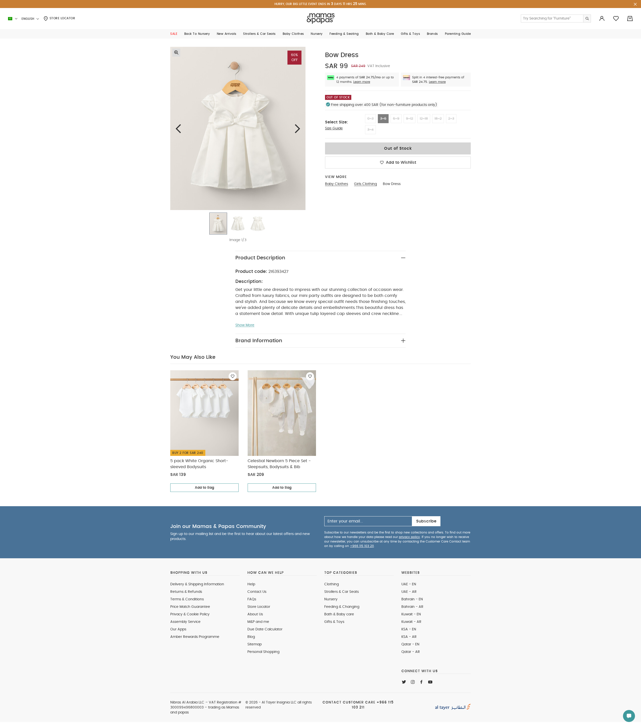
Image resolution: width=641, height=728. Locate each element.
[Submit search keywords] (587, 18)
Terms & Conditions (187, 599)
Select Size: (336, 122)
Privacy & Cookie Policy (190, 614)
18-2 (438, 118)
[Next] (297, 128)
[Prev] (178, 128)
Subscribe (426, 521)
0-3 (370, 118)
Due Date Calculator (264, 629)
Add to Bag (204, 487)
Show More (244, 325)
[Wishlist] (233, 376)
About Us (255, 614)
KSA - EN (408, 629)
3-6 (383, 118)
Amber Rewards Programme (194, 637)
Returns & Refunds (186, 592)
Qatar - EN (410, 644)
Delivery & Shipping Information (197, 584)
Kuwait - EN (411, 614)
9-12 (409, 118)
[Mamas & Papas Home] (321, 18)
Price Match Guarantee (190, 607)
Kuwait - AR (411, 622)
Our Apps (178, 629)
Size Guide (334, 128)
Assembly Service (185, 622)
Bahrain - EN (412, 599)
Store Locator (61, 18)
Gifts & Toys (334, 622)
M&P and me (258, 622)
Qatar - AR (410, 652)
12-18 (424, 118)
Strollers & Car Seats (341, 592)
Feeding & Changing (341, 607)
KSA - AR (409, 637)
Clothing (331, 584)
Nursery (331, 599)
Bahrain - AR (412, 607)
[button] (173, 34)
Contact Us (256, 592)
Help (251, 584)
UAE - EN (408, 584)
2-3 (451, 118)
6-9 (396, 118)
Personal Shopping (263, 652)
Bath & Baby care (339, 614)
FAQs (251, 599)
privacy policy (409, 536)
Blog (251, 637)
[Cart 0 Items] (630, 19)
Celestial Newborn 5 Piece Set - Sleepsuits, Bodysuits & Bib (279, 464)
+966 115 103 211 (362, 546)
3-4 (370, 129)
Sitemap (254, 644)
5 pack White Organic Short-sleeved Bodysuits (199, 464)
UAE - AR (409, 592)
